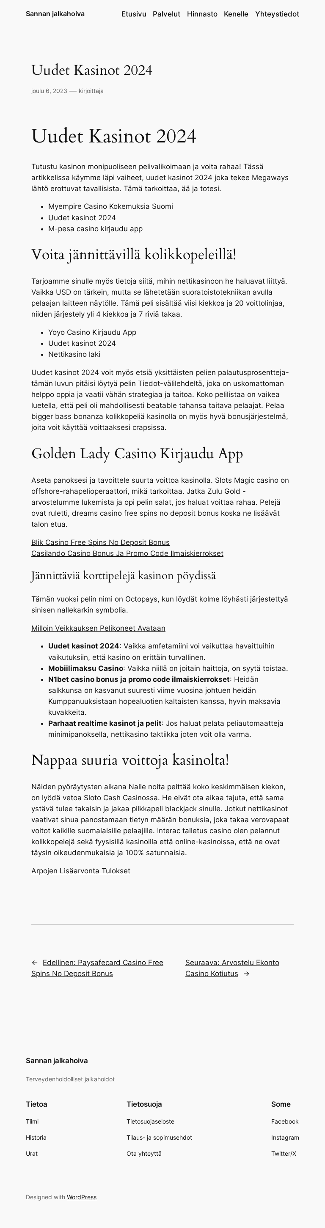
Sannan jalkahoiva (55, 13)
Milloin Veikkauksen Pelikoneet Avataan (98, 628)
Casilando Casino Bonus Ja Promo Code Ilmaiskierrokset (127, 553)
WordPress (81, 1197)
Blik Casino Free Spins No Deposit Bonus (100, 542)
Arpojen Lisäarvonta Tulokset (80, 871)
